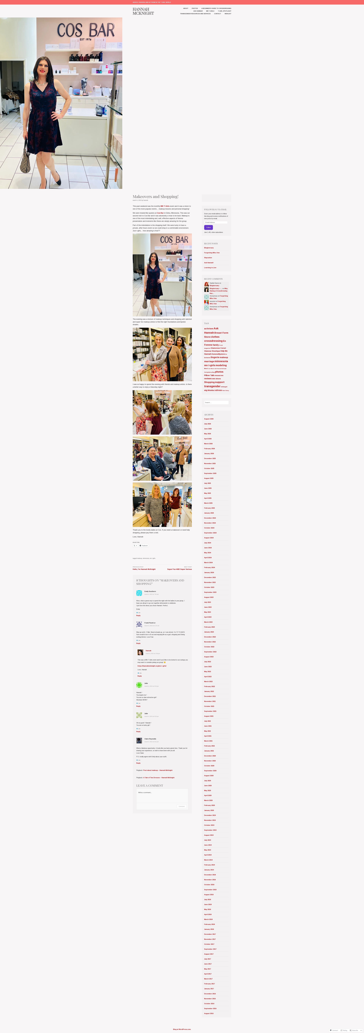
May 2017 (207, 969)
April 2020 (207, 795)
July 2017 (207, 959)
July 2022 (207, 661)
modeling (221, 365)
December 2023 (210, 577)
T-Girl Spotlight (224, 11)
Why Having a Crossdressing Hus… (219, 291)
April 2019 (207, 855)
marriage (209, 361)
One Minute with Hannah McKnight (217, 368)
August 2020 (208, 775)
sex (213, 379)
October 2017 (209, 944)
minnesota (146, 558)
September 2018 (210, 889)
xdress (218, 390)
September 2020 (210, 770)
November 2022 (210, 642)
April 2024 (207, 557)
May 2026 (207, 434)
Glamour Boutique (212, 351)
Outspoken (207, 372)
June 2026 (208, 429)
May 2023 (207, 612)
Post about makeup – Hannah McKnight (158, 770)
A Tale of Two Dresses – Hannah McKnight (159, 777)
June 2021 (208, 726)
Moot (206, 368)
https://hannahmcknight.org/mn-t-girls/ (152, 666)
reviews (208, 378)
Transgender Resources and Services (195, 13)
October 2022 (209, 647)
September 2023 (210, 592)
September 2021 (210, 711)
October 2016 (209, 1003)
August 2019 (208, 835)
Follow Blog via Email (215, 209)
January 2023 (209, 632)
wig (205, 390)
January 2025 (209, 513)
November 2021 (210, 701)
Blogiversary (209, 248)
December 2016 (210, 994)
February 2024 (209, 567)
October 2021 (209, 706)
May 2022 (207, 671)
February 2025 (209, 508)
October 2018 (209, 884)
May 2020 (207, 790)
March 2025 (208, 503)
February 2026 (209, 448)
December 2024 (210, 518)
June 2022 (208, 666)
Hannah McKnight (143, 11)
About (185, 8)
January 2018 (209, 929)
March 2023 (208, 622)
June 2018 (208, 904)
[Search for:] (216, 402)
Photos (195, 8)
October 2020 (209, 766)
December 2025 (210, 458)
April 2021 (207, 736)
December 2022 (210, 637)
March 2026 (208, 443)
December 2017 (210, 934)
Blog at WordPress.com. (182, 1029)
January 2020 (209, 810)
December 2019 (210, 815)
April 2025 (207, 498)
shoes (218, 379)
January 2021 (209, 751)
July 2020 (207, 780)
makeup (139, 558)
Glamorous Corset (218, 348)
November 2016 (210, 998)
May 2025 (207, 493)
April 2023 (207, 617)
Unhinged (224, 387)
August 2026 (208, 419)
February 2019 (209, 865)
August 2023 (208, 597)
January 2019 (209, 870)
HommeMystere (218, 354)
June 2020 (208, 785)
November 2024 (210, 523)
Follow (208, 227)
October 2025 (209, 468)
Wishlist (228, 13)
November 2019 (210, 820)
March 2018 (208, 919)
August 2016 (208, 1013)
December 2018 (210, 875)
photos (219, 371)
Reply (138, 615)
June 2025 (208, 488)
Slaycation (208, 257)
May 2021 (207, 731)
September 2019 (210, 830)
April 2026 (207, 439)
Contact (217, 13)
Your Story (225, 390)
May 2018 (207, 909)
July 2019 (207, 840)
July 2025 (207, 483)
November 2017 (210, 939)
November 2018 (210, 880)
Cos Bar (160, 213)
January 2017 (209, 989)
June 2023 (208, 607)
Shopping (209, 382)
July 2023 (207, 602)
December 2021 (210, 696)
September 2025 (210, 473)
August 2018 (208, 894)
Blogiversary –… (216, 288)
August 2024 (208, 538)
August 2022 (208, 657)
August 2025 (208, 478)
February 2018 (209, 924)
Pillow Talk (209, 375)
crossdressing (213, 340)
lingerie (215, 357)
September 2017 (210, 949)
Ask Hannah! (198, 11)
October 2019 (209, 825)
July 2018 (207, 899)
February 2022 (209, 686)
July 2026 (207, 424)
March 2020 (208, 800)
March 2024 (208, 562)
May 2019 (207, 850)
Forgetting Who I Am (212, 253)
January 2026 (209, 453)
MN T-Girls (210, 11)
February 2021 (209, 746)
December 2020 (210, 756)
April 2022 (207, 676)
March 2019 (208, 860)
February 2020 (209, 805)
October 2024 (209, 528)
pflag (213, 372)
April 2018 (207, 914)
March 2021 (208, 741)
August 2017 (208, 954)
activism (208, 328)
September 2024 (210, 533)
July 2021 (207, 721)
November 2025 (210, 463)
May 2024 (207, 552)
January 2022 (209, 691)
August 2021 (208, 716)
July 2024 (207, 543)
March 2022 (208, 681)
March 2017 (208, 979)
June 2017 (208, 964)
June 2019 (208, 845)
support (219, 382)
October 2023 (209, 587)
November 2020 (210, 761)
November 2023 (210, 582)
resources (218, 375)
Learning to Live (210, 267)
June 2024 (208, 548)
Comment (182, 806)
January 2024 (209, 572)
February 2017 (209, 984)
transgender (212, 386)
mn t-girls (152, 558)
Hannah (146, 200)
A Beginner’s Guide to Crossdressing (216, 8)
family (216, 345)
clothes (215, 336)
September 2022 (210, 652)
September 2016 (210, 1008)
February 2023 (209, 627)
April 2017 (207, 974)
